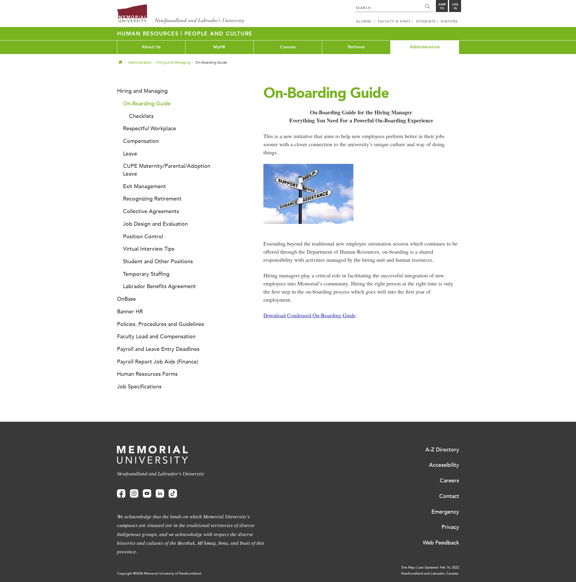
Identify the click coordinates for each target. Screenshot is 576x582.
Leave (130, 153)
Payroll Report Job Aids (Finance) (157, 361)
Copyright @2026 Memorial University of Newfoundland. (159, 573)
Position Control (143, 236)
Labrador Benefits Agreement (159, 286)
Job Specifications (139, 386)
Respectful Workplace (149, 128)
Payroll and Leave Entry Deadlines (158, 349)
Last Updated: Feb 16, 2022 (438, 567)
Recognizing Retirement (152, 198)
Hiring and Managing (173, 62)
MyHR (219, 47)
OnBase (126, 299)
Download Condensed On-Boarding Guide (309, 315)
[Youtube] (147, 493)
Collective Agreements (151, 211)
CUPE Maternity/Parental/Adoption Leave (166, 170)
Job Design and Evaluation (155, 224)
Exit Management (144, 186)
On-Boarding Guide (147, 103)
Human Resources (149, 33)
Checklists (141, 116)
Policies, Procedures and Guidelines (160, 324)
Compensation (141, 141)
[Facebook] (121, 493)
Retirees (356, 47)
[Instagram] (134, 493)
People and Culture (218, 33)
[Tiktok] (173, 493)
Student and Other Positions (158, 261)
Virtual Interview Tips (148, 249)
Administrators (425, 47)
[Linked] (160, 493)
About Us (151, 47)
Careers (288, 47)
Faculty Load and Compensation (156, 336)
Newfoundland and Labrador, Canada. (430, 573)
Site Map (408, 567)
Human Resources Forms (147, 374)
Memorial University (180, 14)
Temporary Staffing (146, 274)
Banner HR (130, 311)
